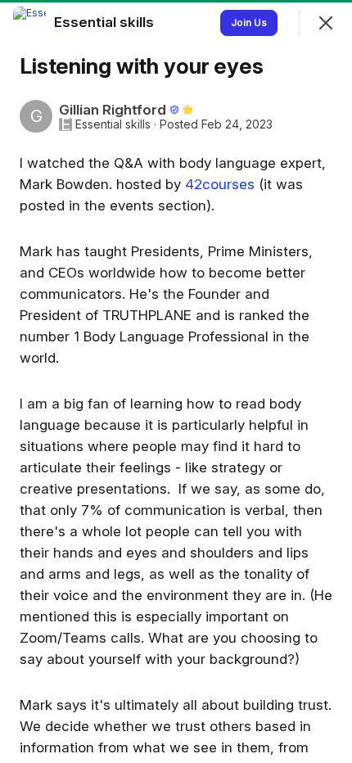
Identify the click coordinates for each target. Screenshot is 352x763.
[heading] (105, 22)
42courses (220, 184)
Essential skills (113, 124)
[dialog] (176, 381)
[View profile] (29, 23)
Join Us (249, 22)
